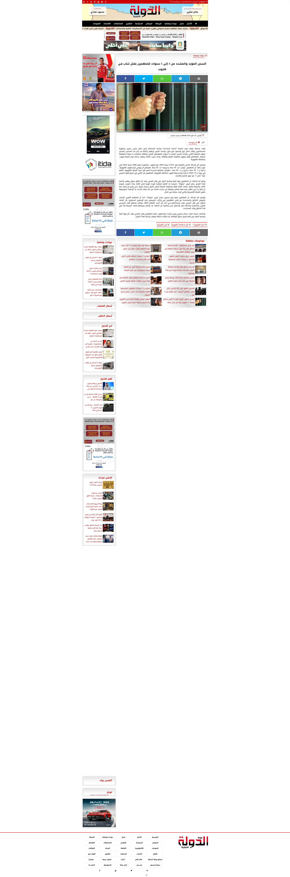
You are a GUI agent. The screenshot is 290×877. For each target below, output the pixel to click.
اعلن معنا (123, 865)
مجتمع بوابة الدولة (155, 859)
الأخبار (189, 23)
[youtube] (98, 2)
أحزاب (123, 859)
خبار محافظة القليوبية (180, 225)
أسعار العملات (104, 306)
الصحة (107, 848)
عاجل (182, 23)
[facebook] (106, 2)
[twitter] (102, 2)
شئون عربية (106, 859)
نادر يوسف (193, 142)
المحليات (123, 853)
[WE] (98, 97)
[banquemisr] (145, 35)
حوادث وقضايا (170, 23)
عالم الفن (138, 859)
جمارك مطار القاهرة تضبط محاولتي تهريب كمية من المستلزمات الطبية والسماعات (188, 28)
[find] (91, 2)
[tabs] (84, 2)
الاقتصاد (107, 23)
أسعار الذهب (105, 316)
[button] (85, 812)
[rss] (95, 2)
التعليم (107, 853)
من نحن (139, 865)
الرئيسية (155, 837)
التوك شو (91, 853)
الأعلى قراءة (105, 478)
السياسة (139, 23)
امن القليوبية (162, 225)
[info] (87, 2)
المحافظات (118, 23)
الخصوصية (107, 865)
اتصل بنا (92, 865)
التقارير (129, 23)
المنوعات (97, 23)
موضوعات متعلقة (195, 241)
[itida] (98, 164)
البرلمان (149, 23)
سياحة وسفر (155, 865)
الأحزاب (139, 853)
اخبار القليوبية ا (199, 225)
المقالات (92, 848)
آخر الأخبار (107, 326)
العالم (155, 853)
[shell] (98, 68)
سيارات (91, 859)
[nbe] (145, 46)
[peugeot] (98, 135)
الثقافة (123, 848)
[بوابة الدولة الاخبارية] (99, 813)
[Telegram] (180, 78)
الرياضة (158, 23)
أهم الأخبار (106, 379)
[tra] (98, 220)
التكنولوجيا (139, 848)
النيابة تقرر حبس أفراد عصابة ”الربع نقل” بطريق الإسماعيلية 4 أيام (111, 28)
